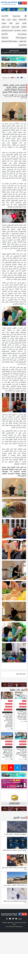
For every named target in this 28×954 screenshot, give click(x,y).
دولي (17, 23)
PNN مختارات (22, 19)
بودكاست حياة (22, 34)
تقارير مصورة (15, 27)
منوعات (4, 23)
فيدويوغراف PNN (21, 37)
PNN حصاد (5, 16)
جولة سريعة (16, 16)
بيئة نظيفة (5, 37)
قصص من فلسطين (7, 30)
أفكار (10, 23)
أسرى (8, 19)
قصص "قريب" (23, 98)
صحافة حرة (17, 30)
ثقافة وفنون (22, 45)
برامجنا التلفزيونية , (7, 95)
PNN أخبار (4, 34)
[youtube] (9, 918)
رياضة (3, 19)
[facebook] (16, 918)
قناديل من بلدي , (8, 96)
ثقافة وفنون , (23, 96)
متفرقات (23, 27)
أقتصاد (24, 23)
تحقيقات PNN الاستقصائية (9, 41)
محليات (14, 19)
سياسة (24, 30)
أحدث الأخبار (19, 818)
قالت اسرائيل (5, 27)
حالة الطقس (22, 41)
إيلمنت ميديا (8, 926)
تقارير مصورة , (16, 96)
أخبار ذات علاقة (18, 690)
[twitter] (13, 918)
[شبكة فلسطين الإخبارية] (14, 2)
